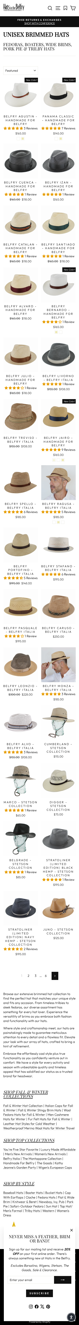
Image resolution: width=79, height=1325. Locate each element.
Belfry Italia (11, 1158)
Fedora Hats (46, 1197)
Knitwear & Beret (24, 1202)
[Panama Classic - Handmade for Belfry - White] (56, 138)
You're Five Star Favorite (20, 1149)
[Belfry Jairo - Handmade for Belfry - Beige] (54, 460)
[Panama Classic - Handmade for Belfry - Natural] (60, 138)
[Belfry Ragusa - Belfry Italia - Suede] (54, 522)
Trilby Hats (32, 1211)
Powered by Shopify (39, 1321)
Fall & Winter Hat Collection (23, 1106)
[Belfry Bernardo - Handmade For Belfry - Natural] (56, 332)
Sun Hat (51, 1206)
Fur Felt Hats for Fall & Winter (49, 1119)
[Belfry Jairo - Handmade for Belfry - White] (58, 460)
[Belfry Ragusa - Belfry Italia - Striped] (62, 522)
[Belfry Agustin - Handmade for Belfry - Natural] (22, 138)
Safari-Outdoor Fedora (27, 1206)
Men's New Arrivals (18, 1154)
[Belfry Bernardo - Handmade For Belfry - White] (60, 332)
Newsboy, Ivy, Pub (51, 1202)
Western (48, 1211)
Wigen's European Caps (55, 1167)
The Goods (44, 1163)
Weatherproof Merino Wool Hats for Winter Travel (39, 1128)
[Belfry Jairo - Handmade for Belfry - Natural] (62, 460)
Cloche (30, 1197)
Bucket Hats (53, 1193)
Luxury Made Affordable (58, 1149)
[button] (14, 128)
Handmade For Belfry (18, 1163)
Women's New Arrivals (50, 1154)
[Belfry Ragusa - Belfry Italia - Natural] (58, 522)
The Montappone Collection (42, 1158)
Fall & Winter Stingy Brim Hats (39, 1110)
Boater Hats (34, 1193)
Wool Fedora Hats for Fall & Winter (37, 1112)
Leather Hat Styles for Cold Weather (29, 1124)
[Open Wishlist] (65, 8)
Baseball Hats (13, 1193)
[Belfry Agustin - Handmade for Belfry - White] (18, 138)
